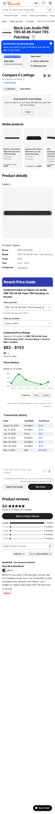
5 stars (5, 522)
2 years (46, 395)
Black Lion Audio (25, 249)
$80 (40, 433)
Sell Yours (40, 487)
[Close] (50, 43)
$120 (41, 425)
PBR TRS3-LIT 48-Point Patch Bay (33, 153)
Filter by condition (12, 318)
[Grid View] (45, 76)
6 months (26, 395)
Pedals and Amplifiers (38, 16)
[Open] (48, 307)
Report (7, 593)
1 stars (5, 538)
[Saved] (43, 3)
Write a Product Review (27, 516)
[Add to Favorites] (33, 36)
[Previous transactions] (44, 471)
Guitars (24, 16)
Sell (36, 3)
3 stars (5, 530)
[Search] (50, 10)
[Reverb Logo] (13, 3)
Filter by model (10, 302)
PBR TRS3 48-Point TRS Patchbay (12, 153)
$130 (41, 446)
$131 (41, 442)
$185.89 (42, 450)
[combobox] (25, 307)
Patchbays (22, 267)
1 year (36, 395)
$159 (41, 429)
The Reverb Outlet (11, 16)
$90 (40, 437)
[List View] (49, 76)
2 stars (5, 534)
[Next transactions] (49, 471)
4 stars (5, 526)
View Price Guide (14, 487)
